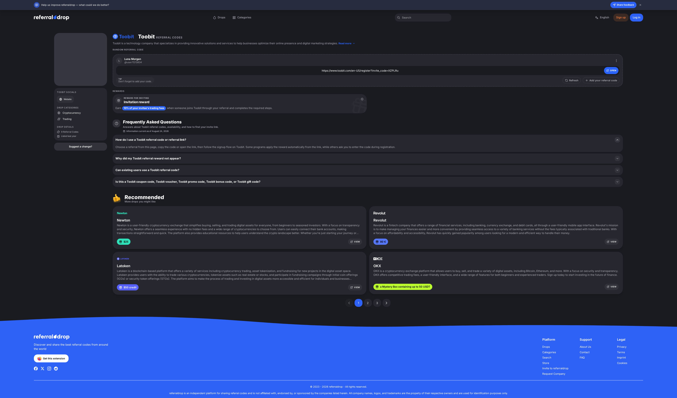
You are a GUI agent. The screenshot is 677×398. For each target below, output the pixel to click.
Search (546, 357)
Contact (585, 352)
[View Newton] (122, 213)
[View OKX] (377, 258)
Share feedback (625, 4)
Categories (549, 352)
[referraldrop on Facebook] (36, 368)
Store (545, 363)
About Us (585, 346)
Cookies (622, 363)
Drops (546, 346)
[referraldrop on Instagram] (49, 368)
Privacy (621, 346)
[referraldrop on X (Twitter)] (42, 368)
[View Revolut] (379, 213)
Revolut (379, 220)
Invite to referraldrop (555, 368)
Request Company (553, 373)
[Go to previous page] (349, 303)
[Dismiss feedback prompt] (640, 5)
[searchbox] (423, 18)
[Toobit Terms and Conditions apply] (362, 99)
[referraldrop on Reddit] (56, 368)
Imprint (621, 357)
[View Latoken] (123, 258)
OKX (377, 266)
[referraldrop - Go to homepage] (51, 17)
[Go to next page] (387, 303)
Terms (621, 352)
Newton (123, 220)
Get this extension (54, 358)
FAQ (582, 357)
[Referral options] (616, 60)
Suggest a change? (80, 146)
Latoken (123, 266)
